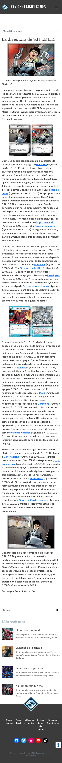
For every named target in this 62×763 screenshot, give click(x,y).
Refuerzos (39, 264)
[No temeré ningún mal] (7, 689)
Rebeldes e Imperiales (29, 668)
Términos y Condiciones (53, 721)
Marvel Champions (12, 31)
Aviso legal (18, 721)
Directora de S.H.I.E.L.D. (32, 268)
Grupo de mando (44, 222)
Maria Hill (41, 164)
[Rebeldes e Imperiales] (7, 672)
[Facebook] (16, 740)
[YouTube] (38, 740)
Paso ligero (53, 275)
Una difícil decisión (20, 432)
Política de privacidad (29, 721)
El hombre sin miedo (28, 630)
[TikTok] (45, 740)
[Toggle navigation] (56, 7)
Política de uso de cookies (41, 725)
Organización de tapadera (33, 500)
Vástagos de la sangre (28, 647)
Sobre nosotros (9, 721)
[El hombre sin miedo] (7, 634)
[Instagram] (31, 740)
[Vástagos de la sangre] (7, 651)
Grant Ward (36, 478)
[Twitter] (23, 740)
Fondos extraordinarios (36, 286)
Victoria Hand (11, 456)
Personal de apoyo (44, 226)
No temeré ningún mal (29, 685)
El (21, 367)
